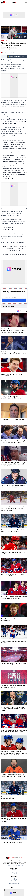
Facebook (14, 889)
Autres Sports (14, 873)
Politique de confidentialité (14, 882)
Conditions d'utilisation (14, 880)
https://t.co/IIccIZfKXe (14, 250)
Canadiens (14, 869)
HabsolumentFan (7, 51)
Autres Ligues (14, 872)
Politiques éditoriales (14, 883)
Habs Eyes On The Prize (9, 306)
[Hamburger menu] (26, 2)
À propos (14, 878)
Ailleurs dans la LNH (14, 871)
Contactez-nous (14, 884)
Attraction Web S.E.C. (11, 865)
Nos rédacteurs (14, 879)
